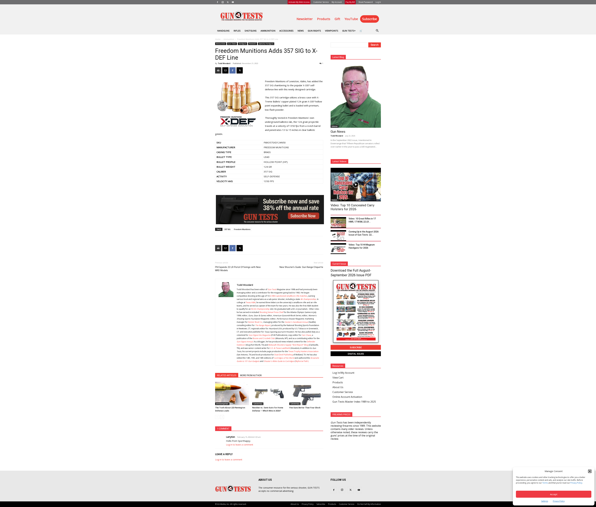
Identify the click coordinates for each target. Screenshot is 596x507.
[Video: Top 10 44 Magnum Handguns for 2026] (338, 248)
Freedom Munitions (242, 229)
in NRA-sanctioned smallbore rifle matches (288, 296)
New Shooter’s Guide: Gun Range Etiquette (301, 267)
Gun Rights (314, 30)
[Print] (218, 70)
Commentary (257, 404)
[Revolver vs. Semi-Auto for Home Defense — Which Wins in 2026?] (269, 393)
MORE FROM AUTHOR (251, 375)
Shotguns (251, 30)
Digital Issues (356, 353)
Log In (378, 2)
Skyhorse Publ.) (302, 361)
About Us (337, 387)
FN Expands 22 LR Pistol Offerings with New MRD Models (238, 269)
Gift (337, 19)
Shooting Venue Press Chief (271, 312)
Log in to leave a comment (239, 444)
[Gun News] (356, 96)
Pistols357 (252, 44)
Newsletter (305, 19)
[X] (227, 2)
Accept (553, 494)
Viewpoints (331, 30)
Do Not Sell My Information (369, 504)
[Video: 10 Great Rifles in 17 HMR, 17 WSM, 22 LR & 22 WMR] (338, 222)
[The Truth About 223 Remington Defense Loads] (232, 393)
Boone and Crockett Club (264, 338)
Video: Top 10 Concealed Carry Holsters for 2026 (352, 207)
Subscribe (369, 19)
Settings (544, 501)
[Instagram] (222, 2)
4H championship (308, 299)
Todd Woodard (224, 63)
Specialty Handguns (266, 44)
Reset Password (366, 2)
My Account (337, 2)
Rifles (237, 30)
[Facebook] (217, 2)
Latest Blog (338, 57)
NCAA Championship (260, 309)
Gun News (338, 131)
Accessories (286, 30)
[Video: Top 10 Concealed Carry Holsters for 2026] (356, 184)
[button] (589, 471)
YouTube (351, 19)
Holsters (334, 200)
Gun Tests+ (349, 30)
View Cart (337, 377)
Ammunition (268, 30)
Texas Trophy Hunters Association (303, 351)
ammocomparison (222, 404)
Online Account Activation (347, 397)
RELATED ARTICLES (226, 375)
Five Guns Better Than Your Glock (304, 407)
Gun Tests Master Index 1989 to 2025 (354, 401)
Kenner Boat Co (255, 322)
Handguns (223, 30)
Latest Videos (339, 161)
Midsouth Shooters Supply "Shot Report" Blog (288, 345)
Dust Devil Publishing (283, 354)
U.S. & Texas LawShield (280, 348)
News (301, 30)
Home (218, 39)
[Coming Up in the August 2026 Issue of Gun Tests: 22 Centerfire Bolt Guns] (338, 235)
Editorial (335, 126)
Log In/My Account (343, 372)
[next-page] (222, 417)
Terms (545, 483)
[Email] (225, 70)
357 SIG (227, 229)
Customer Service (321, 2)
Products (323, 19)
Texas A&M (250, 302)
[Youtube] (232, 2)
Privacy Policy (576, 483)
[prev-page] (217, 417)
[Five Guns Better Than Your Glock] (306, 393)
